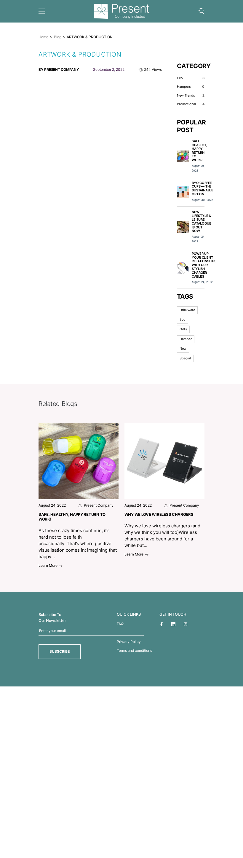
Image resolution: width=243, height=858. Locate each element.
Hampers (190, 87)
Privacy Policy (129, 641)
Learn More (48, 565)
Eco (190, 78)
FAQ (120, 624)
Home (43, 37)
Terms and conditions (134, 650)
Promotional (190, 104)
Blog (57, 37)
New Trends (190, 95)
